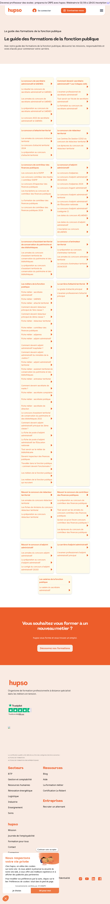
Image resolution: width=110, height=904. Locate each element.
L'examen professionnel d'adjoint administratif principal (71, 554)
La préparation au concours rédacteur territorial (33, 515)
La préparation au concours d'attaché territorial (33, 153)
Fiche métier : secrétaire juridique (35, 399)
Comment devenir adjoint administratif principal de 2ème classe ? (34, 425)
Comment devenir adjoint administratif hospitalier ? (32, 346)
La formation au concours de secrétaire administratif (69, 107)
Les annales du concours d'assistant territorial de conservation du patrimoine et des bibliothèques (36, 257)
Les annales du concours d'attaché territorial (36, 139)
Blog (45, 773)
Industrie (12, 801)
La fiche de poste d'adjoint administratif (33, 434)
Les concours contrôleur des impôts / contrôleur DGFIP (37, 178)
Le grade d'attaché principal (69, 289)
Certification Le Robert (54, 790)
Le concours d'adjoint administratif (67, 166)
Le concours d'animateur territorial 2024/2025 (72, 265)
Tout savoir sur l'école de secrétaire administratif (72, 100)
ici (108, 2)
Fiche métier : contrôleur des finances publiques (33, 329)
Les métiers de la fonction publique (33, 285)
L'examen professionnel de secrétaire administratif (69, 93)
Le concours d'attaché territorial (36, 130)
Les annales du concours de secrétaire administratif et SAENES (36, 100)
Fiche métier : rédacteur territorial (36, 321)
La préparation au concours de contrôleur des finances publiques (72, 501)
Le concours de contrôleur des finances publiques (35, 166)
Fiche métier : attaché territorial (35, 303)
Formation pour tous (18, 841)
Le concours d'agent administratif (72, 188)
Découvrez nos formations (55, 648)
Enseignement (15, 807)
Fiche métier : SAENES (31, 299)
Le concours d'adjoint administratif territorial (72, 196)
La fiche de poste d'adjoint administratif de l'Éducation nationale (33, 442)
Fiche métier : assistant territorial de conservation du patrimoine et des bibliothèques (37, 372)
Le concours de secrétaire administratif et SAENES (33, 82)
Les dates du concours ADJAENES (72, 215)
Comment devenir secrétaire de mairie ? (35, 387)
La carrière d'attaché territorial (71, 284)
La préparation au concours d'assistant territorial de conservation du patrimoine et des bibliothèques (36, 269)
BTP (10, 773)
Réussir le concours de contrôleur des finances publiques (72, 493)
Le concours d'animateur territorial (68, 243)
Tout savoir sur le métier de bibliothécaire (33, 450)
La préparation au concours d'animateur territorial (69, 251)
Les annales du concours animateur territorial (72, 258)
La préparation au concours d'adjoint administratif (33, 561)
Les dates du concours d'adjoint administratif (71, 223)
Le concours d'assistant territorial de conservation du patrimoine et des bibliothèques (36, 244)
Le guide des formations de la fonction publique (32, 31)
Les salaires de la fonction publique (51, 580)
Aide (45, 779)
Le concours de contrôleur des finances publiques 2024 (34, 208)
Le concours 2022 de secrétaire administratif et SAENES (35, 119)
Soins (11, 813)
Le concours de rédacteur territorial (69, 131)
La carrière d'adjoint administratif (72, 544)
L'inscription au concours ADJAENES (68, 230)
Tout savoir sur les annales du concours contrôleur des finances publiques (71, 513)
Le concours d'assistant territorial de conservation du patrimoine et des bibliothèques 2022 (35, 416)
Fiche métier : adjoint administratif (36, 338)
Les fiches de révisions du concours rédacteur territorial (37, 508)
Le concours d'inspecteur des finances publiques (34, 185)
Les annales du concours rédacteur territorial (36, 501)
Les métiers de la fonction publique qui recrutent (36, 481)
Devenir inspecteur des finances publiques (35, 457)
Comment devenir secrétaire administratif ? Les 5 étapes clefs (72, 82)
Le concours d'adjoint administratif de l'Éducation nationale (72, 203)
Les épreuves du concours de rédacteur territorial (70, 147)
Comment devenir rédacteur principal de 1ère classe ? (33, 308)
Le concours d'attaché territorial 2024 (35, 146)
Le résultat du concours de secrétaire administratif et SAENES (36, 90)
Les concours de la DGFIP (32, 173)
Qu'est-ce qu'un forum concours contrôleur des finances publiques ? (72, 521)
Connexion (13, 852)
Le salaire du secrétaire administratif (49, 588)
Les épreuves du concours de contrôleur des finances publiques (72, 530)
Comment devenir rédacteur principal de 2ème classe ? (33, 315)
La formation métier (53, 785)
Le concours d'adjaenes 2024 (70, 184)
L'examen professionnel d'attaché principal (72, 294)
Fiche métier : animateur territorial (36, 379)
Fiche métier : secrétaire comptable (36, 392)
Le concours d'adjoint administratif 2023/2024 (72, 178)
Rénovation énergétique (20, 790)
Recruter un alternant (54, 806)
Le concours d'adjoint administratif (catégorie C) (72, 209)
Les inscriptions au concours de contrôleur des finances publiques (36, 192)
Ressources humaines (19, 785)
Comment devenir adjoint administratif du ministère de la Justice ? (34, 355)
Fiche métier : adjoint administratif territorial (36, 363)
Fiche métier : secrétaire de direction (33, 407)
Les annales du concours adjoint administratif (35, 554)
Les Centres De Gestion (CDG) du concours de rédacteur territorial (72, 140)
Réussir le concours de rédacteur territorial (36, 493)
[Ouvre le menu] (101, 11)
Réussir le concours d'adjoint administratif (34, 546)
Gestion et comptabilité (20, 779)
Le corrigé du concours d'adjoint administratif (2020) (35, 568)
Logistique (13, 796)
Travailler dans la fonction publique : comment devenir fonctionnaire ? (36, 464)
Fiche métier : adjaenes (31, 334)
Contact (12, 847)
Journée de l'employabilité (21, 835)
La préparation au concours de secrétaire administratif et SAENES (36, 109)
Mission (12, 830)
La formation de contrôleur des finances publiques (34, 201)
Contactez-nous (75, 10)
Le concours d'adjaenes (67, 173)
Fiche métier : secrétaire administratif (31, 293)
